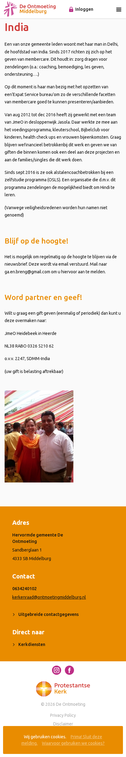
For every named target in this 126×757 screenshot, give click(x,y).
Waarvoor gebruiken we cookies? (73, 743)
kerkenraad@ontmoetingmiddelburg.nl (49, 597)
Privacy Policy (63, 715)
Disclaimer (63, 723)
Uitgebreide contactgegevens (48, 614)
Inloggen (84, 9)
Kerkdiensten (31, 644)
